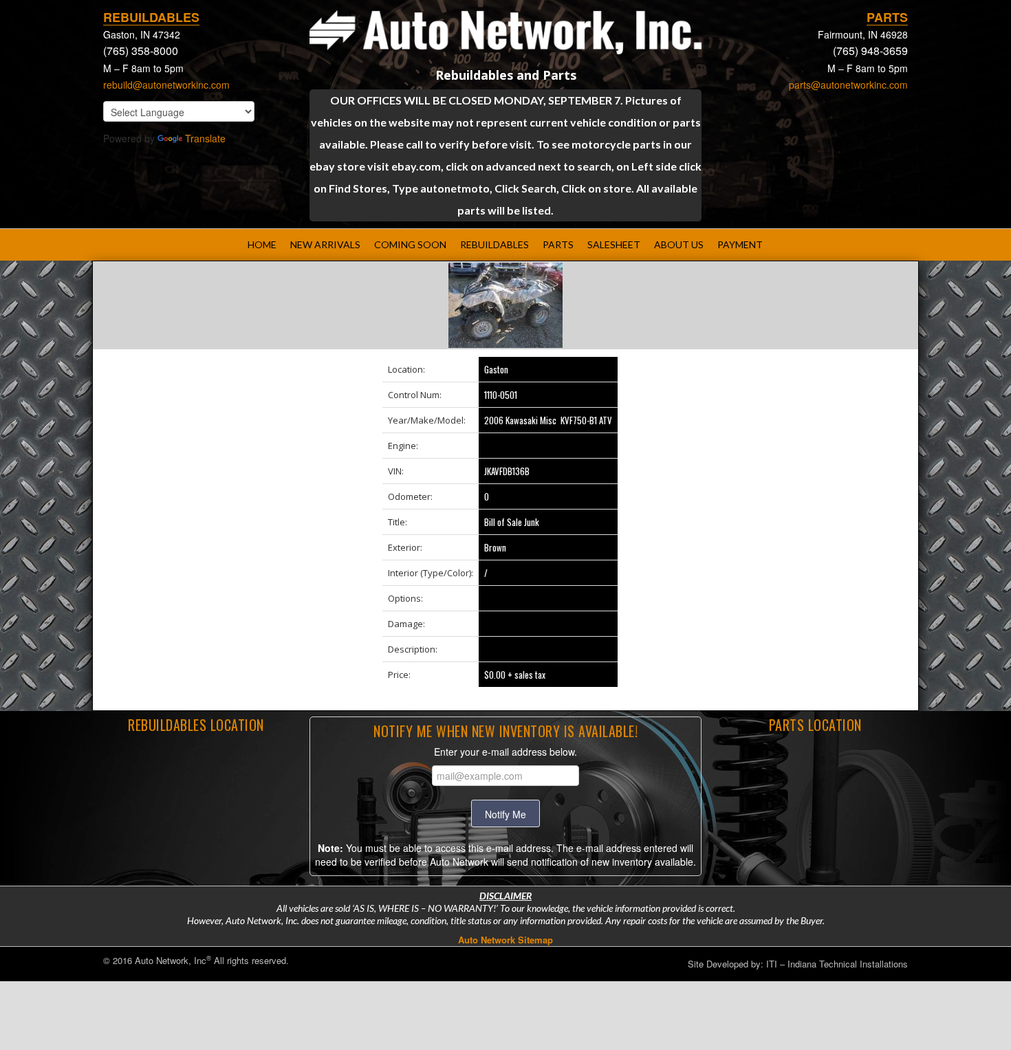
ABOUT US (679, 244)
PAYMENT (740, 244)
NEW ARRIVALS (325, 244)
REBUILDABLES (494, 244)
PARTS (558, 244)
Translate (205, 138)
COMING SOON (410, 244)
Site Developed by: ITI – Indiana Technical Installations (798, 963)
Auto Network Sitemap (505, 939)
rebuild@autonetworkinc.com (166, 84)
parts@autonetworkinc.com (848, 84)
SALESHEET (613, 244)
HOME (262, 244)
